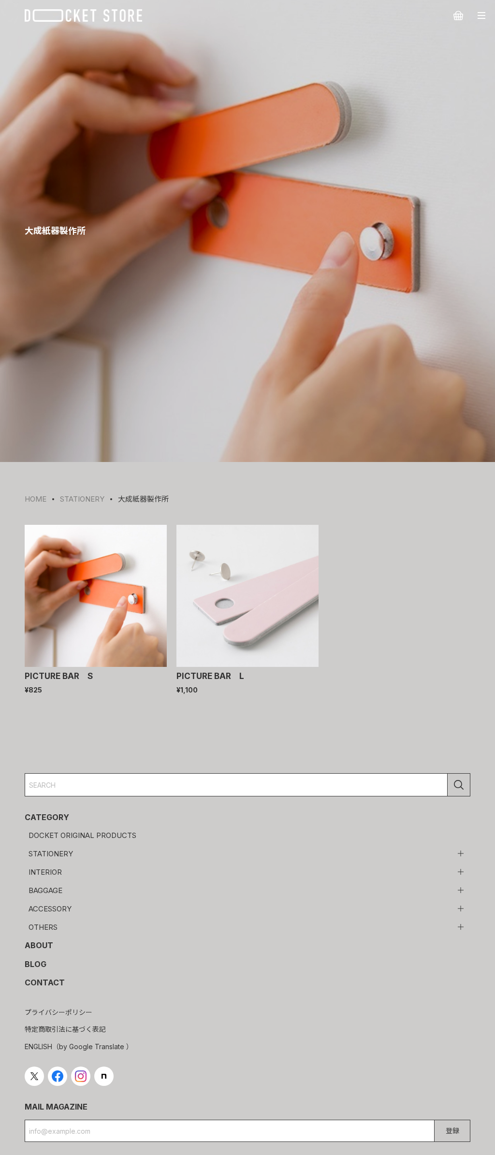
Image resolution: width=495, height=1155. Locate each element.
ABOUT (39, 945)
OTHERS (43, 927)
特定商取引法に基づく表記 (65, 1029)
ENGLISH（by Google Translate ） (79, 1046)
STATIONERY (51, 853)
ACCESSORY (50, 908)
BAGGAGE (45, 890)
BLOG (35, 964)
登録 (452, 1130)
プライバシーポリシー (58, 1012)
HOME (35, 499)
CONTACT (45, 982)
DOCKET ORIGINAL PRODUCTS (82, 835)
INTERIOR (45, 872)
